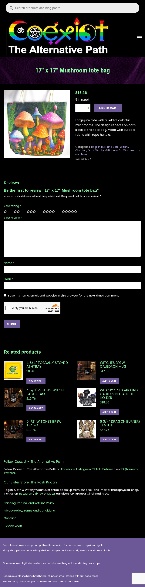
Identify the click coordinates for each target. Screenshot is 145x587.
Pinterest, (108, 469)
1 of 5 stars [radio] (7, 211)
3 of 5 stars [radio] (33, 211)
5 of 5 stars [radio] (71, 211)
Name (9, 263)
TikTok (39, 494)
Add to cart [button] (36, 381)
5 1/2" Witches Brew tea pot (44, 423)
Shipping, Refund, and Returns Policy (29, 503)
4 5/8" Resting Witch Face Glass (45, 392)
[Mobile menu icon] (139, 36)
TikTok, (96, 469)
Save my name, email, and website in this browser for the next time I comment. (64, 295)
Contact (10, 518)
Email (8, 279)
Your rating (12, 206)
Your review (13, 218)
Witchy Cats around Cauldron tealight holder (119, 394)
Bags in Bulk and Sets (105, 147)
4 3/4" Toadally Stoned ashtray (47, 364)
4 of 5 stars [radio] (50, 211)
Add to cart (108, 108)
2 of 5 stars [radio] (18, 211)
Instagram (83, 469)
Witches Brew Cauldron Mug (113, 364)
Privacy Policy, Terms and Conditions (29, 510)
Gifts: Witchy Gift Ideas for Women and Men (104, 152)
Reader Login (13, 526)
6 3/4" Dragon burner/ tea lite (120, 423)
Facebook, (68, 469)
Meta (51, 494)
